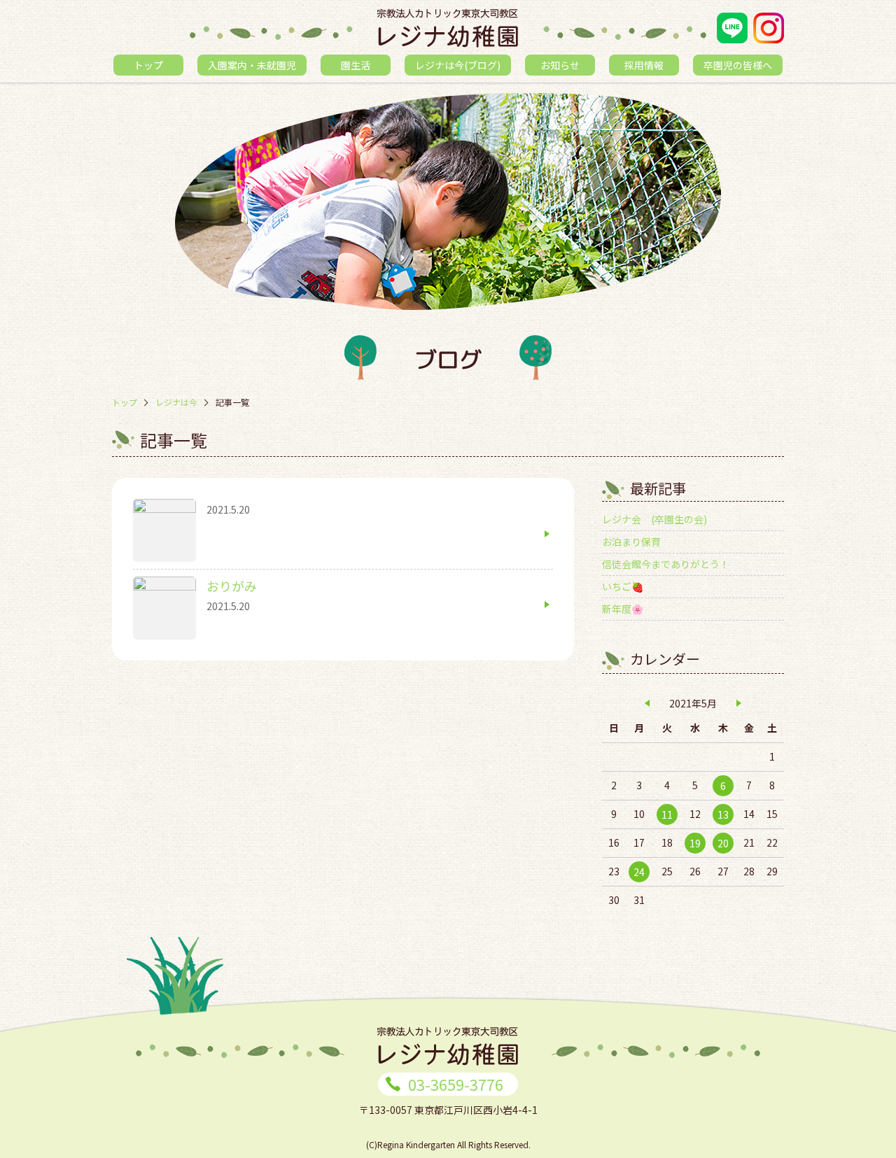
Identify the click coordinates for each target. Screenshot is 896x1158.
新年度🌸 (622, 609)
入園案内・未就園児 (252, 65)
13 (723, 814)
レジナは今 (176, 402)
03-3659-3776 (455, 1084)
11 (667, 814)
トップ (148, 65)
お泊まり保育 (631, 542)
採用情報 (644, 65)
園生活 (355, 65)
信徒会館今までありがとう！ (665, 564)
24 (639, 872)
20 (723, 843)
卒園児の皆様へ (738, 65)
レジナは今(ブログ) (457, 65)
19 (695, 843)
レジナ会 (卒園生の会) (654, 519)
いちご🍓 (622, 586)
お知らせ (560, 65)
